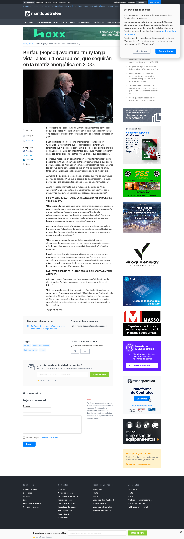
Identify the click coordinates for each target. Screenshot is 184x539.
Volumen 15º (27, 6)
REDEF (55, 2)
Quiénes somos (120, 2)
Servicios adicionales (102, 507)
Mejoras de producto (102, 510)
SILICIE (47, 6)
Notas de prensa (65, 493)
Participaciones (65, 500)
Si (75, 351)
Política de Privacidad (32, 503)
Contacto (131, 2)
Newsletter (63, 517)
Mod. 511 (118, 6)
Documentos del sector (68, 496)
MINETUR (39, 2)
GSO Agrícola (95, 6)
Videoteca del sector (67, 507)
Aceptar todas (166, 51)
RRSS (69, 2)
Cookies (26, 507)
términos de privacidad (50, 438)
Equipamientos (99, 503)
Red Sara (55, 6)
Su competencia (114, 22)
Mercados (97, 489)
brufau (27, 346)
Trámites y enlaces (66, 503)
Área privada (154, 2)
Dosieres (62, 2)
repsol (42, 350)
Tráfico (48, 2)
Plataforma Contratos (47, 22)
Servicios (29, 22)
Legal (25, 500)
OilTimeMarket (84, 22)
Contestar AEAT (66, 6)
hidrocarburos (30, 350)
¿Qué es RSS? (149, 460)
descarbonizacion (41, 346)
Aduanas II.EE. (29, 2)
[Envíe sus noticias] (142, 115)
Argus (72, 22)
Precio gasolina (65, 510)
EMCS (36, 6)
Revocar (35, 507)
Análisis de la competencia (140, 500)
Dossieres (27, 493)
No (85, 351)
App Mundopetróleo (136, 503)
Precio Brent (63, 514)
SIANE (42, 6)
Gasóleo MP (99, 22)
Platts (64, 22)
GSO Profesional (107, 6)
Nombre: (27, 406)
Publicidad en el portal (138, 507)
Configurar (141, 51)
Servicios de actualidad (103, 500)
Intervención (83, 6)
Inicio (25, 44)
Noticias (31, 44)
